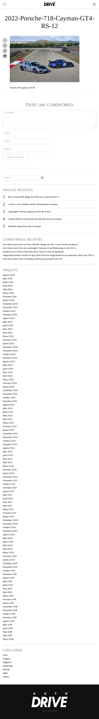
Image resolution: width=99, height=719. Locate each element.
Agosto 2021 (8, 491)
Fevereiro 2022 (10, 469)
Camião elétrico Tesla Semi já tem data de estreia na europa (34, 219)
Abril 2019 (7, 592)
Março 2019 (8, 596)
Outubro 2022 (9, 441)
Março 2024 (8, 379)
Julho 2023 (7, 408)
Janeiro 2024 (8, 387)
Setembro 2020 (10, 531)
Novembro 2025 (10, 307)
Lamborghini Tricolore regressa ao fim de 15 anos (29, 211)
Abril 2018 (7, 635)
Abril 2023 (7, 419)
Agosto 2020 (9, 534)
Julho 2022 (8, 451)
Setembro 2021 (10, 487)
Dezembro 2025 (10, 304)
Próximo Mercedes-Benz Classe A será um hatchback (40, 251)
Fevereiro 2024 (10, 383)
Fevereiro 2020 (10, 556)
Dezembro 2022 (10, 433)
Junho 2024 (8, 368)
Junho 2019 (8, 585)
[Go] (94, 4)
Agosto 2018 (8, 621)
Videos (6, 676)
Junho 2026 (8, 282)
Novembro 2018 (10, 610)
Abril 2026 (7, 289)
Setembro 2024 (10, 358)
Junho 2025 (8, 325)
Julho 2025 (8, 322)
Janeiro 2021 (8, 516)
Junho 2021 (8, 498)
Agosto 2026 (9, 275)
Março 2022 (8, 466)
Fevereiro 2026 (10, 296)
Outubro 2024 (9, 354)
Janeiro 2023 (8, 430)
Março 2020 (8, 552)
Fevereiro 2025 (10, 340)
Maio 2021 (7, 502)
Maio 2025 (8, 329)
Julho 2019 (7, 581)
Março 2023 (8, 423)
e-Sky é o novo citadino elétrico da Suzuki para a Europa (33, 204)
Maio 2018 (7, 632)
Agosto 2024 (9, 361)
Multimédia (8, 666)
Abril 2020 (8, 549)
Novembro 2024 (10, 350)
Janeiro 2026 (8, 300)
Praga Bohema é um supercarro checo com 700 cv (72, 255)
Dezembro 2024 (10, 347)
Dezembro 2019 (10, 563)
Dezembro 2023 (10, 390)
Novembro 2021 (10, 480)
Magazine (7, 662)
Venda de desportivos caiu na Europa (24, 226)
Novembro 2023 (10, 394)
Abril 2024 (7, 376)
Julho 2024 (8, 365)
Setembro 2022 (10, 444)
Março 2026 (8, 293)
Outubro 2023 (9, 397)
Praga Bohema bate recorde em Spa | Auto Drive (24, 255)
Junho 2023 (8, 412)
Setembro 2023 (10, 401)
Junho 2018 (8, 628)
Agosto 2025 (9, 318)
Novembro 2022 (10, 437)
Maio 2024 (8, 372)
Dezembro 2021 (10, 477)
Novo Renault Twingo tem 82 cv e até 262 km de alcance (52, 244)
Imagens (6, 658)
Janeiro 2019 (8, 603)
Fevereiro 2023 (9, 426)
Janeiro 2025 (8, 343)
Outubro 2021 (9, 484)
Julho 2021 (7, 495)
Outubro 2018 (9, 614)
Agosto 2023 (9, 405)
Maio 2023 (7, 415)
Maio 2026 (8, 286)
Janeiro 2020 (9, 560)
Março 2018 (8, 639)
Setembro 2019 (10, 574)
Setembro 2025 (10, 314)
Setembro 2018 (10, 617)
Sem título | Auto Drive (13, 244)
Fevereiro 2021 (9, 513)
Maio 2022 (8, 459)
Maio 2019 (7, 588)
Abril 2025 (7, 332)
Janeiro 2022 (8, 473)
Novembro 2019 (10, 567)
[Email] (5, 56)
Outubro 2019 (9, 570)
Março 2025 (8, 336)
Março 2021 (8, 509)
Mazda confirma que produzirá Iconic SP (44, 259)
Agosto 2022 (9, 448)
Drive (5, 655)
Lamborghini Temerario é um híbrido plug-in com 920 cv (51, 248)
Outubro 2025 (9, 311)
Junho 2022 (8, 455)
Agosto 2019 (8, 578)
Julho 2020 (8, 538)
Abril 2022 (7, 462)
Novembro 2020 (10, 524)
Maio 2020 (8, 545)
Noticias (6, 669)
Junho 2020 (8, 542)
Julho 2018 (7, 624)
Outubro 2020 (9, 527)
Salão (5, 673)
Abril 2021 (7, 505)
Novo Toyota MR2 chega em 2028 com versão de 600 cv (33, 197)
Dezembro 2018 (10, 606)
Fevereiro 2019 (9, 599)
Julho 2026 (8, 278)
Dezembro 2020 (10, 520)
